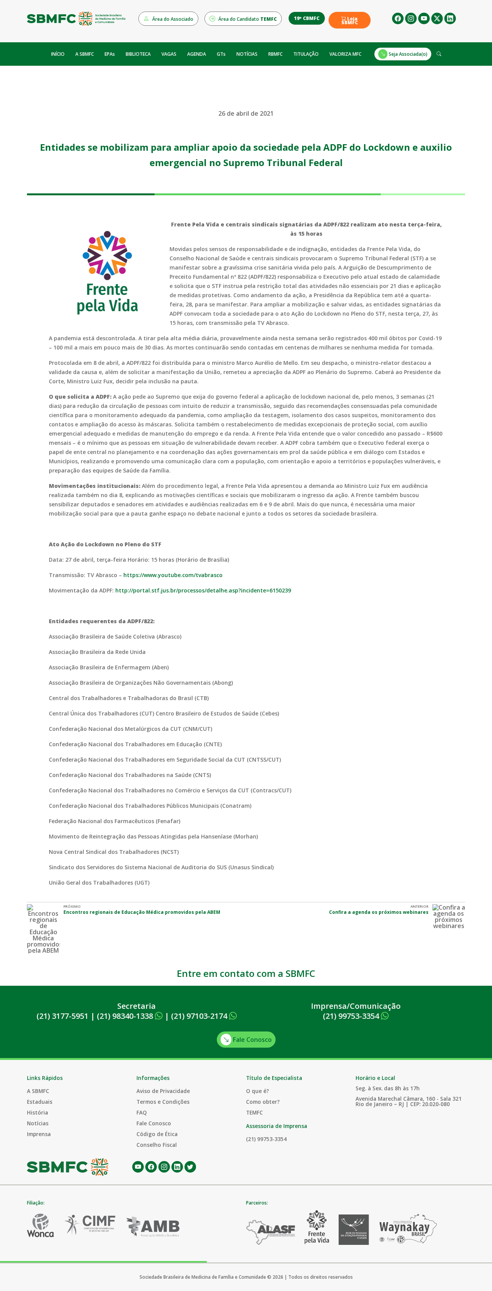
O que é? (257, 1091)
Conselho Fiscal (156, 1144)
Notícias (37, 1123)
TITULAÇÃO (306, 54)
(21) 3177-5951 (62, 1016)
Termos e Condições (162, 1101)
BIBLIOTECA (138, 54)
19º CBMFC (306, 18)
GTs (221, 54)
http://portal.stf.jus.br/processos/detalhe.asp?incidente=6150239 (203, 590)
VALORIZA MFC (345, 54)
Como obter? (263, 1101)
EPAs (110, 54)
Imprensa (39, 1134)
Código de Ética (157, 1134)
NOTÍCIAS (247, 54)
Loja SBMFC (349, 20)
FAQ (141, 1112)
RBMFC (275, 54)
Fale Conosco (251, 1039)
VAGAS (168, 54)
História (37, 1112)
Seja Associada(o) (407, 54)
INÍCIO (58, 54)
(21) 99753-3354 (352, 1016)
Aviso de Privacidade (163, 1091)
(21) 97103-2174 (200, 1016)
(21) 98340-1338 (126, 1016)
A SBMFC (84, 54)
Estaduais (39, 1101)
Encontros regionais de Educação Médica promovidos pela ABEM (141, 912)
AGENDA (196, 54)
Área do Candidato (247, 19)
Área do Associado (172, 19)
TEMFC (254, 1112)
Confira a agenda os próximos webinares (379, 912)
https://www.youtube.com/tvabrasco (173, 575)
